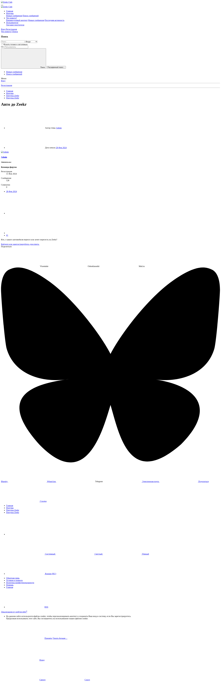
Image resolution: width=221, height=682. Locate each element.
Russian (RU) (50, 574)
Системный (50, 554)
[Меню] (2, 5)
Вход (3, 81)
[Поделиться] (25, 213)
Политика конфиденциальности (20, 583)
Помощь (9, 585)
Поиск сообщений (31, 16)
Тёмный (145, 554)
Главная (9, 11)
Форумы (10, 13)
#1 (7, 235)
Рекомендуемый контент (17, 20)
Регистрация (6, 85)
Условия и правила (14, 580)
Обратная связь (12, 578)
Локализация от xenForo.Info (14, 612)
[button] (25, 534)
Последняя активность (54, 20)
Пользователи (12, 23)
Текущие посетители (15, 25)
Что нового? (11, 18)
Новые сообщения (14, 16)
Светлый (98, 554)
